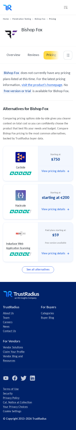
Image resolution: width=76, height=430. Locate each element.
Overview (13, 55)
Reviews (33, 55)
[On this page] (67, 55)
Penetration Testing (21, 19)
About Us (8, 313)
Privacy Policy (11, 398)
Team (6, 317)
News (6, 326)
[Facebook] (15, 378)
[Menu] (65, 7)
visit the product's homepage (42, 85)
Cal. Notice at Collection (17, 402)
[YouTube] (6, 378)
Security (8, 393)
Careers (7, 322)
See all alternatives (38, 269)
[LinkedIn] (32, 378)
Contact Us (9, 331)
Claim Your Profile (14, 351)
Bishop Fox (40, 19)
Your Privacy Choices (15, 407)
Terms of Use (11, 389)
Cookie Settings (12, 411)
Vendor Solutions (13, 347)
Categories (47, 313)
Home (6, 19)
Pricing (51, 55)
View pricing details (53, 171)
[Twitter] (24, 378)
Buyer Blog (47, 317)
